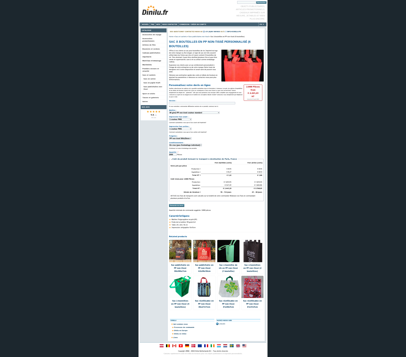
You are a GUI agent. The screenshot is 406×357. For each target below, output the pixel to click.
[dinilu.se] (232, 345)
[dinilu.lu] (219, 345)
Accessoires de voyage (151, 35)
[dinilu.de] (187, 345)
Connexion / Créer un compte (192, 24)
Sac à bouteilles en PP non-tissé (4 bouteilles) (180, 304)
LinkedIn (222, 324)
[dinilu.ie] (212, 345)
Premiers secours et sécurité (150, 70)
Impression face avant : (179, 117)
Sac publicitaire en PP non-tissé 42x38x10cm (204, 268)
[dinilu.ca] (174, 345)
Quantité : (173, 152)
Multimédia (147, 65)
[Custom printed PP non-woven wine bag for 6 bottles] (242, 65)
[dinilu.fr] (206, 345)
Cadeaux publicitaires (151, 53)
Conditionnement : (176, 143)
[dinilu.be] (168, 345)
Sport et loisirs (148, 94)
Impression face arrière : (179, 126)
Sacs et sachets (149, 75)
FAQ (152, 24)
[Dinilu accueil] (157, 10)
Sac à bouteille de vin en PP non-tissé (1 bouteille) (228, 268)
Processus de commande (184, 327)
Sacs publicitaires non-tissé (153, 88)
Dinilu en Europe (181, 330)
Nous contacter (169, 24)
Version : (172, 101)
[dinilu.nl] (225, 345)
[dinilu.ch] (181, 345)
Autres (145, 101)
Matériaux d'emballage (151, 61)
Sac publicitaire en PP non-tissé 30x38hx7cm (180, 268)
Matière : (172, 110)
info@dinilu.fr (234, 32)
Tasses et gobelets (150, 98)
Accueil (145, 24)
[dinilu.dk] (193, 345)
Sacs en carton (149, 79)
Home (171, 37)
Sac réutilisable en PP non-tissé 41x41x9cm (252, 304)
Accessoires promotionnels (148, 40)
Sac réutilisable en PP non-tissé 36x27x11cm (204, 304)
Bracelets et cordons (151, 49)
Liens (175, 337)
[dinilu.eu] (200, 345)
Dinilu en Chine (180, 334)
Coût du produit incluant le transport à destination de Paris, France (204, 159)
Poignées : (173, 136)
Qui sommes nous (180, 324)
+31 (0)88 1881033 (212, 32)
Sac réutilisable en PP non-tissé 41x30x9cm (228, 304)
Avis (158, 24)
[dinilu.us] (244, 345)
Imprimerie (146, 57)
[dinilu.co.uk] (238, 345)
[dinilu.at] (162, 345)
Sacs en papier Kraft (151, 83)
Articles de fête (149, 45)
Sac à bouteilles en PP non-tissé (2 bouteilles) (252, 268)
